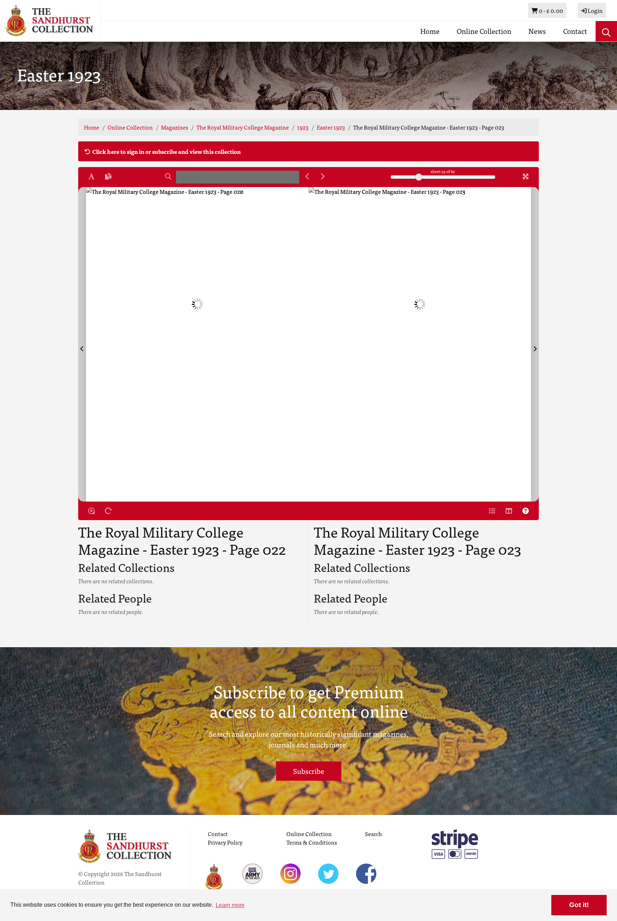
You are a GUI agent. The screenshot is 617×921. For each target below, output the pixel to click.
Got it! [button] (579, 905)
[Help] (525, 511)
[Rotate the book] (108, 511)
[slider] (418, 177)
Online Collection (484, 31)
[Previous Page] (82, 344)
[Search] (168, 176)
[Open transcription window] (108, 176)
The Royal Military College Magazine (242, 127)
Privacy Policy (225, 842)
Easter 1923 (331, 127)
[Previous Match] (307, 176)
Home (430, 31)
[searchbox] (237, 177)
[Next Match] (323, 176)
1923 (302, 127)
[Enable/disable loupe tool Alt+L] (91, 511)
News (537, 31)
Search (373, 833)
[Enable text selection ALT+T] (91, 176)
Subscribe (308, 771)
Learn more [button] (230, 905)
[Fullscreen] (525, 176)
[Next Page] (535, 344)
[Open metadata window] (492, 511)
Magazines (174, 127)
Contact (575, 31)
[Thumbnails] (509, 511)
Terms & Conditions (311, 842)
